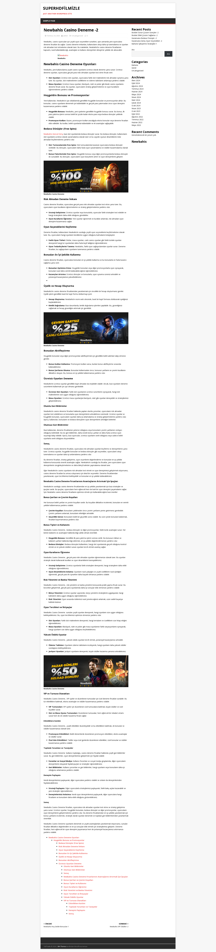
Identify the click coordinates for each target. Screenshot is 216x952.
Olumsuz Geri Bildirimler (74, 870)
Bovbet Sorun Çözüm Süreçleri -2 (145, 32)
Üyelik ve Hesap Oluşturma (70, 857)
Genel (134, 68)
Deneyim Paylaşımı (77, 910)
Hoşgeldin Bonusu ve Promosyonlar (69, 840)
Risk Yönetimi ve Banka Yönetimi (78, 890)
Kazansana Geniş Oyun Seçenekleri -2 (147, 41)
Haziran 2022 (137, 122)
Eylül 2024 (136, 83)
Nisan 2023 (136, 108)
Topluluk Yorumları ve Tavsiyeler (83, 907)
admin (65, 36)
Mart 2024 (136, 100)
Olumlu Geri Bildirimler (74, 866)
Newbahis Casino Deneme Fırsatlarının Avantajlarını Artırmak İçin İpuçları (96, 876)
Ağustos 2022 (137, 117)
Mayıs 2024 (136, 94)
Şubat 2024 (136, 103)
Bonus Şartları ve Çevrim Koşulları (78, 880)
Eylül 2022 (136, 114)
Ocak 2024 (136, 105)
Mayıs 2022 (136, 125)
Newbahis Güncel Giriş (53, 134)
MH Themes (62, 946)
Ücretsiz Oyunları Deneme (70, 863)
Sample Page (49, 21)
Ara (133, 49)
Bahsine (135, 65)
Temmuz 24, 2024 (53, 36)
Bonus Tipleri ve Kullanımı (75, 883)
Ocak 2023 (136, 111)
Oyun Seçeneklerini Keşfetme (71, 850)
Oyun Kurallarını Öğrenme (75, 887)
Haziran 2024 (137, 91)
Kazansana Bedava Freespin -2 (144, 38)
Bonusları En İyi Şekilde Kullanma (73, 853)
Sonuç (66, 873)
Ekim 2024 (136, 80)
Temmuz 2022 (137, 119)
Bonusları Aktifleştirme (69, 860)
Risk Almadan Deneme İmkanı (72, 846)
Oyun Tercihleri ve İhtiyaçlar (76, 894)
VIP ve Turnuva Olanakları (75, 900)
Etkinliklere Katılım (77, 903)
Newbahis (139, 141)
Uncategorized (77, 36)
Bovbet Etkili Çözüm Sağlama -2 (145, 35)
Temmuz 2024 (137, 89)
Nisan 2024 (136, 97)
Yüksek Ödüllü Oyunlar (73, 897)
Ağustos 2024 (137, 86)
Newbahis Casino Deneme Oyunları (64, 837)
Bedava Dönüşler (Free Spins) (71, 843)
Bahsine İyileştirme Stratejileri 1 (144, 44)
